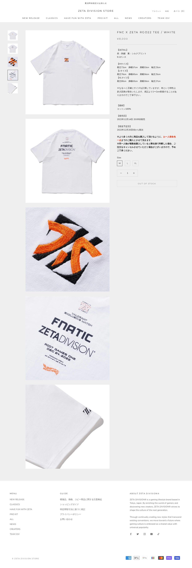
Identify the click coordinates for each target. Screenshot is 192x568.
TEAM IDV (164, 18)
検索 (167, 11)
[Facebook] (131, 534)
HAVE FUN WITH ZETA (77, 18)
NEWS (128, 18)
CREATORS (145, 18)
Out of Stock (147, 183)
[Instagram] (145, 534)
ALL (116, 18)
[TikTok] (158, 534)
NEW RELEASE (31, 18)
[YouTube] (151, 534)
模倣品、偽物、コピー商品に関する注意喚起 (81, 499)
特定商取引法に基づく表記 (72, 509)
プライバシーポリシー (70, 514)
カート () (179, 11)
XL (135, 163)
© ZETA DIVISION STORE (25, 558)
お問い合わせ (66, 519)
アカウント (156, 11)
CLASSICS (52, 18)
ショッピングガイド (69, 504)
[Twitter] (138, 534)
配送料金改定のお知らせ (96, 3)
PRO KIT (103, 18)
